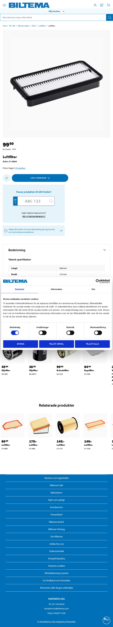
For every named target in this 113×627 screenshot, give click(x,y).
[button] (56, 11)
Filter (34, 26)
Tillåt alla (92, 344)
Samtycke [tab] (19, 289)
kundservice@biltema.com (56, 608)
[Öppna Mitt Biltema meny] (95, 5)
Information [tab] (56, 289)
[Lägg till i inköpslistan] (6, 178)
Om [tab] (93, 289)
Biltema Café (56, 485)
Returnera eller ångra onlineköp (56, 587)
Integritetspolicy (56, 558)
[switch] (43, 333)
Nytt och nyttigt (56, 499)
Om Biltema (56, 536)
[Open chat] (106, 620)
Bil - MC (12, 26)
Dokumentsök (56, 551)
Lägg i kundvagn (38, 178)
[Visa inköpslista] (101, 5)
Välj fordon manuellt (33, 216)
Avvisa (20, 344)
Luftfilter (41, 26)
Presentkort (57, 514)
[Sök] (109, 17)
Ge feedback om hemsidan (56, 580)
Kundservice (56, 507)
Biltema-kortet (56, 521)
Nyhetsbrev (56, 492)
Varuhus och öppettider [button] (56, 478)
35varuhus (20, 168)
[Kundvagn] (108, 5)
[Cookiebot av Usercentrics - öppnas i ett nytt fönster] (98, 281)
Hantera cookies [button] (56, 565)
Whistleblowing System (56, 573)
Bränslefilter (63, 370)
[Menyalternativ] (4, 5)
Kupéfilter (89, 370)
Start (5, 26)
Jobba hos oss (56, 543)
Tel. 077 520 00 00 (56, 604)
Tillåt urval (56, 344)
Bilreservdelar (23, 26)
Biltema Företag (56, 529)
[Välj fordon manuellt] (60, 230)
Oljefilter (6, 370)
